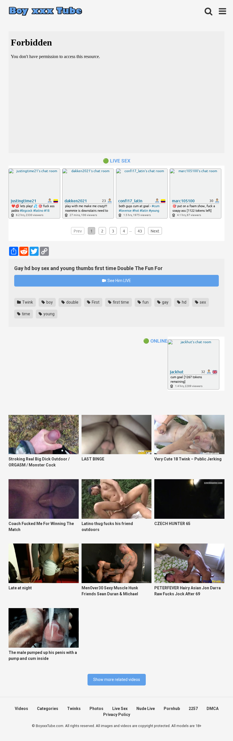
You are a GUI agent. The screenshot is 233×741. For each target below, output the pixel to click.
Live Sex (120, 708)
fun (145, 302)
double (71, 302)
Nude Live (145, 708)
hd (183, 302)
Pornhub (172, 708)
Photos (96, 708)
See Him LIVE (119, 280)
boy (49, 302)
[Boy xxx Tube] (45, 11)
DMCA (213, 708)
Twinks (74, 708)
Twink (27, 302)
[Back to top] (214, 724)
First (95, 302)
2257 (193, 708)
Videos (21, 708)
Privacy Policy (116, 714)
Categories (47, 708)
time (25, 314)
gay (164, 302)
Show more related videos (116, 679)
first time (120, 302)
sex (202, 302)
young (49, 314)
